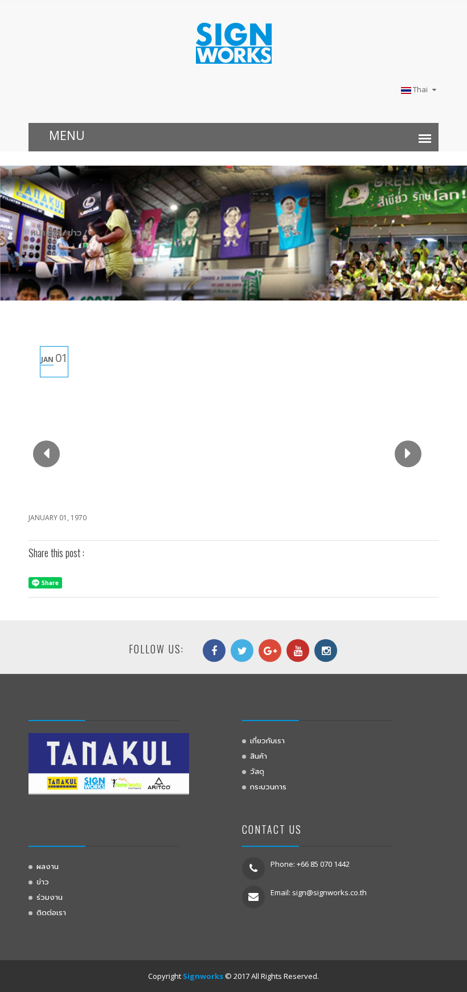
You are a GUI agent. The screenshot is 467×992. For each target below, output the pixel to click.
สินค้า (258, 755)
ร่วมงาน (49, 896)
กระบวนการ (268, 786)
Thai (420, 89)
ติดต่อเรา (51, 911)
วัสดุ (257, 770)
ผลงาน (47, 865)
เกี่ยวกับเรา (267, 740)
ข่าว (42, 881)
